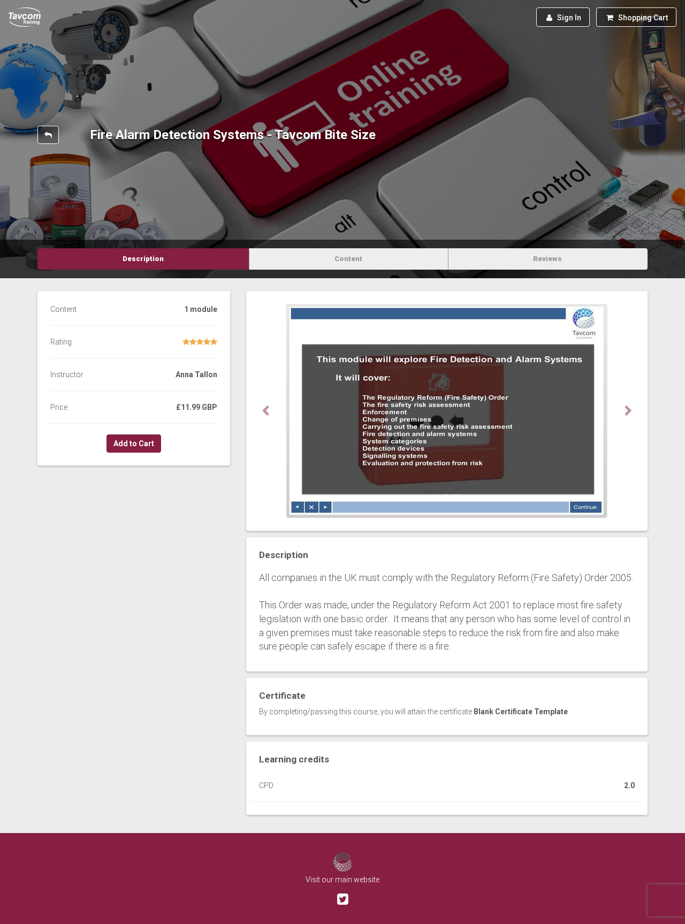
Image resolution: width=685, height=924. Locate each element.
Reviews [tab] (547, 259)
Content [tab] (348, 259)
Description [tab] (143, 259)
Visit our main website (342, 879)
